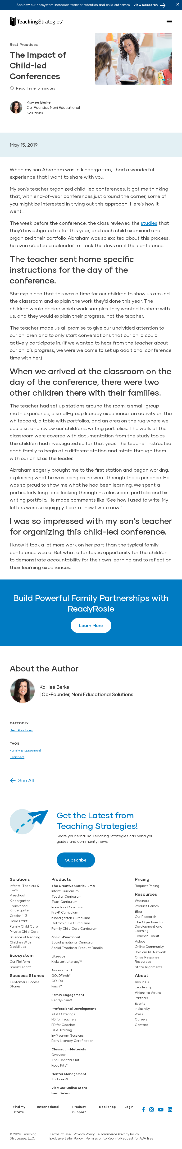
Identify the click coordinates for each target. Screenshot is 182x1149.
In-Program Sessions (67, 1035)
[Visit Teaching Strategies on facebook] (143, 1109)
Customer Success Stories (24, 984)
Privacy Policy (84, 1134)
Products (61, 879)
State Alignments (148, 967)
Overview (58, 1055)
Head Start (18, 921)
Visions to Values (148, 993)
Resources (146, 894)
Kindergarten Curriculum (70, 918)
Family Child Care (24, 926)
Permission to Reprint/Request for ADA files (119, 1138)
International (48, 1107)
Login (128, 1107)
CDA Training (61, 1030)
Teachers (17, 757)
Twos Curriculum (64, 902)
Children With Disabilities (20, 944)
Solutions (20, 879)
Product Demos (147, 906)
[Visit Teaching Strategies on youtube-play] (161, 1109)
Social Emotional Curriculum (73, 942)
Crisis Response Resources (147, 959)
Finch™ (56, 986)
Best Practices (21, 730)
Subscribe (75, 859)
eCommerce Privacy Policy (118, 1134)
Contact (141, 1025)
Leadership (143, 987)
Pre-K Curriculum (64, 912)
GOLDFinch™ (61, 975)
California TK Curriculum (70, 923)
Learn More (91, 625)
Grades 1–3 (18, 916)
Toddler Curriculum (66, 896)
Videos (140, 941)
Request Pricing (147, 886)
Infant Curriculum (65, 891)
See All (26, 780)
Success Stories (27, 975)
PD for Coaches (63, 1025)
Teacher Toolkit (147, 936)
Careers (141, 1019)
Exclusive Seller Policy (66, 1138)
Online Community (149, 946)
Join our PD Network (150, 952)
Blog (138, 911)
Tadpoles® (59, 1079)
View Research (145, 5)
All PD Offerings (63, 1014)
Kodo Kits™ (59, 1065)
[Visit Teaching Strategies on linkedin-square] (170, 1109)
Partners (141, 998)
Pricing (142, 879)
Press (139, 1014)
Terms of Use (60, 1134)
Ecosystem (21, 955)
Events (140, 1003)
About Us (142, 982)
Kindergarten (20, 901)
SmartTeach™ (21, 967)
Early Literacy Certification (72, 1041)
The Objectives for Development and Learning (149, 926)
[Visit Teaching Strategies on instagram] (151, 1109)
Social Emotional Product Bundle (77, 948)
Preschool (17, 895)
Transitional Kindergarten (20, 908)
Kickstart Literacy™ (66, 961)
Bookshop (107, 1107)
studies (149, 223)
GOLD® (57, 981)
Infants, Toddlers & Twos (24, 888)
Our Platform (20, 961)
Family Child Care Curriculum (74, 928)
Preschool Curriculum (67, 907)
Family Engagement (25, 750)
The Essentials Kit (65, 1060)
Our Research (145, 917)
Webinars (142, 901)
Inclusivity (142, 1008)
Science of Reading (25, 937)
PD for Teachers (63, 1019)
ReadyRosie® (61, 1000)
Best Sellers (60, 1093)
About (141, 975)
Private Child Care (24, 932)
